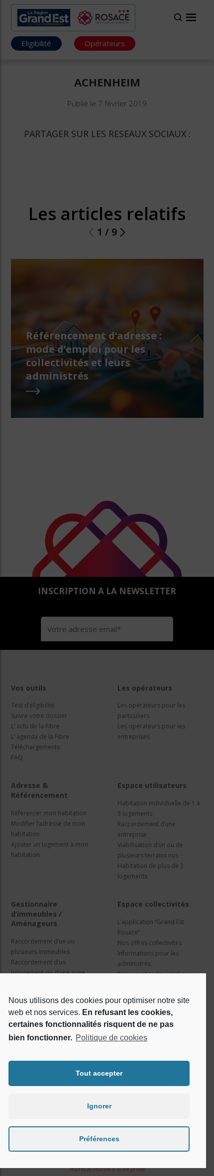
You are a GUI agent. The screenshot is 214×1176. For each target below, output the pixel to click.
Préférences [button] (99, 1139)
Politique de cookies (111, 1037)
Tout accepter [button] (99, 1073)
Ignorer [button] (99, 1106)
